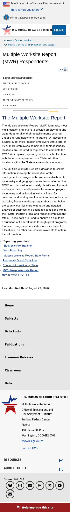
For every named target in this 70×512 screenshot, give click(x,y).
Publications (14, 344)
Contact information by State (20, 265)
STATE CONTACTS (11, 105)
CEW (61, 69)
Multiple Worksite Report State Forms (27, 255)
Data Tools (13, 331)
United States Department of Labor (28, 17)
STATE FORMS (9, 94)
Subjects (11, 318)
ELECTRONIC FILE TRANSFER (16, 83)
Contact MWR (30, 448)
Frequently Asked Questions (20, 260)
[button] (61, 460)
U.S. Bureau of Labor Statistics (33, 30)
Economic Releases (19, 357)
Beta (8, 383)
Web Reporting (13, 250)
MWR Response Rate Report (20, 270)
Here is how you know (25, 10)
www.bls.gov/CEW (33, 441)
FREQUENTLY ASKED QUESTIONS (17, 100)
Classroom (13, 370)
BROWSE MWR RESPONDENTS (18, 78)
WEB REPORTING (10, 89)
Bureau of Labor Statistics (19, 40)
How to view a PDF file (16, 274)
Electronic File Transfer (18, 245)
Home (9, 305)
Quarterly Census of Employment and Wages (30, 44)
